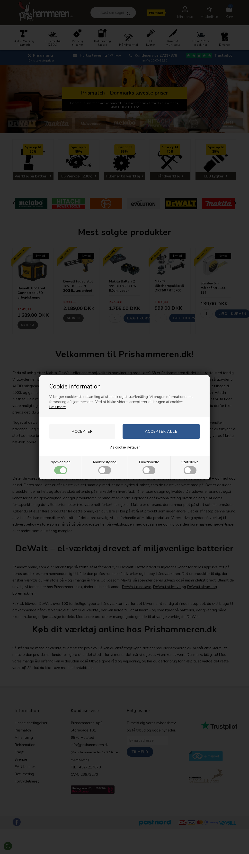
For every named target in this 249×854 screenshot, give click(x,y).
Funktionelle (149, 462)
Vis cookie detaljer (124, 447)
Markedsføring (104, 462)
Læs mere (57, 407)
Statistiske (190, 462)
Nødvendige (60, 462)
